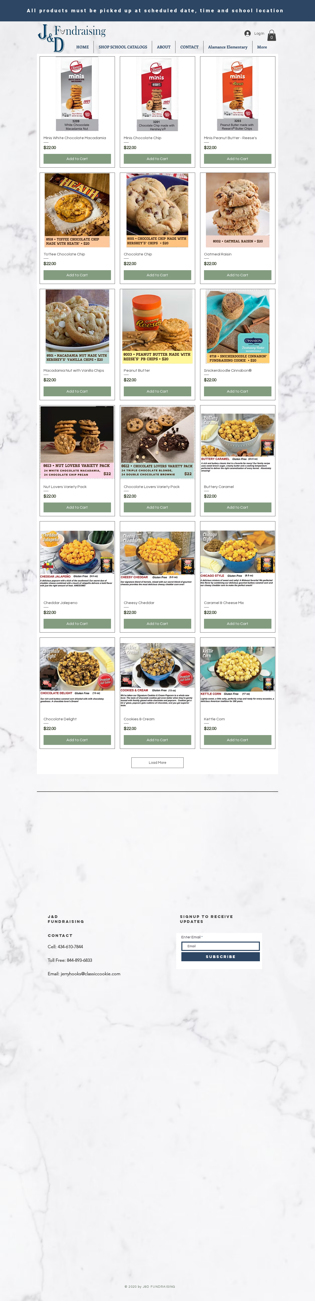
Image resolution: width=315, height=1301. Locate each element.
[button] (271, 35)
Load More (157, 763)
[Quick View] (77, 94)
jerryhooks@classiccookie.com (90, 973)
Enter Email (191, 937)
